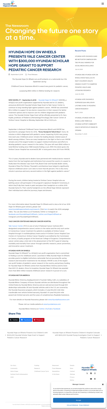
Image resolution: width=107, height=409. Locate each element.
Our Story (13, 365)
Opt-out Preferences (72, 405)
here (46, 209)
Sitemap (72, 374)
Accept (78, 400)
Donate (72, 365)
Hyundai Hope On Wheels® (48, 100)
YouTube (49, 309)
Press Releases (32, 74)
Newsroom (55, 365)
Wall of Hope (14, 371)
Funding (36, 365)
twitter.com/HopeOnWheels (48, 214)
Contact (72, 371)
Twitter (42, 309)
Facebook (56, 309)
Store (71, 368)
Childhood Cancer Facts (41, 371)
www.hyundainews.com (52, 304)
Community (13, 368)
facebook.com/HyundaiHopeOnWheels (23, 214)
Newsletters (56, 371)
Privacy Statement (84, 405)
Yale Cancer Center (16, 226)
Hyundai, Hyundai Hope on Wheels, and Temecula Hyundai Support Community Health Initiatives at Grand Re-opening (86, 124)
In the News (55, 374)
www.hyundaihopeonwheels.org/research (24, 209)
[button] (103, 384)
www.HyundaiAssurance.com (58, 300)
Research (37, 368)
